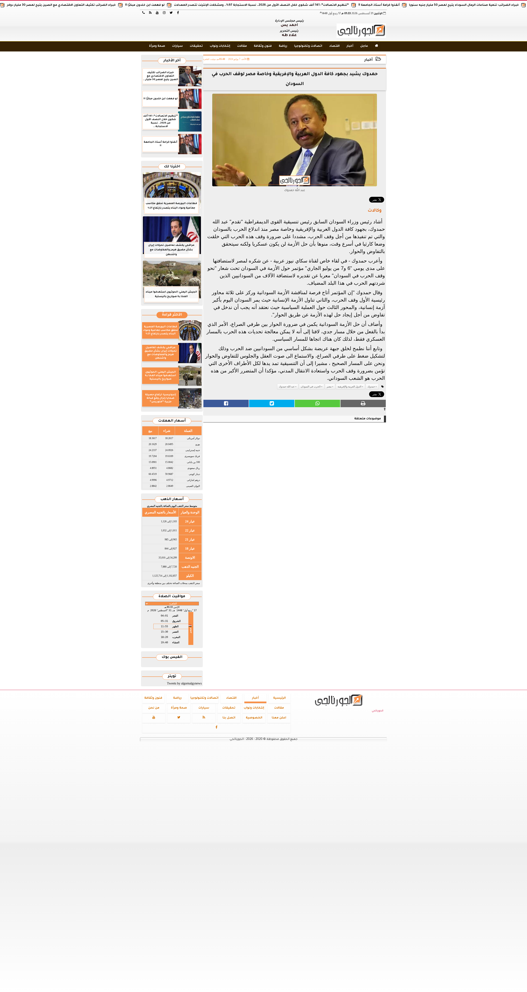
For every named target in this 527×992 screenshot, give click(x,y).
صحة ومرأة (157, 46)
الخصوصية (254, 718)
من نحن (153, 708)
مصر (329, 386)
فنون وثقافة (263, 46)
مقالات (242, 46)
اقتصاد (334, 46)
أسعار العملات (172, 421)
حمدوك (371, 386)
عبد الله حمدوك (287, 386)
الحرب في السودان (311, 386)
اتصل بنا (229, 718)
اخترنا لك (172, 167)
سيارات (177, 46)
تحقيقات (196, 46)
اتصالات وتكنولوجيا (308, 46)
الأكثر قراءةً (172, 315)
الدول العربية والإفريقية (349, 386)
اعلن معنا (279, 718)
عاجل (364, 46)
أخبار (350, 46)
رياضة (283, 46)
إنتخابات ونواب (220, 46)
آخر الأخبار (172, 61)
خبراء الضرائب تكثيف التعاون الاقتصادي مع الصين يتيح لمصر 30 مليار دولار (87, 5)
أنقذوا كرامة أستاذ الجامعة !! (405, 5)
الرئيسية (279, 698)
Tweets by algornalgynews (184, 683)
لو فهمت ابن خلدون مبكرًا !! (171, 5)
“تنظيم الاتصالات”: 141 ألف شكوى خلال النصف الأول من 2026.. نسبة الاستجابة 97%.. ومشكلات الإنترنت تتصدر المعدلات (287, 5)
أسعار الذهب (172, 499)
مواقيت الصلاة (172, 597)
